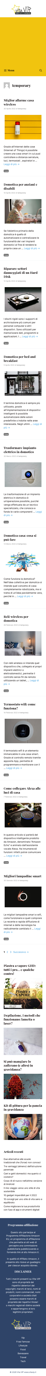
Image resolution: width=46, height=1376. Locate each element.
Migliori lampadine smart (22, 876)
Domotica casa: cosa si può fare (20, 537)
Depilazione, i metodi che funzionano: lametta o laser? (22, 1019)
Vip (23, 1337)
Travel (23, 1357)
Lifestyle (23, 1345)
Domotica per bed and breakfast (20, 359)
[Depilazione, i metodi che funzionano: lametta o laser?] (23, 1053)
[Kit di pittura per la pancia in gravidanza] (23, 1138)
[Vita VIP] (23, 9)
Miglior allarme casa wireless (19, 102)
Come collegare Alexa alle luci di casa (22, 790)
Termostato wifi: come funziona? (20, 706)
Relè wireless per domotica (16, 618)
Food (23, 1349)
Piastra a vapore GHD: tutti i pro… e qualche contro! (20, 970)
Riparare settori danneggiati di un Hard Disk (21, 272)
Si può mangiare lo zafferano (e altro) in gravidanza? (18, 1065)
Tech (6, 343)
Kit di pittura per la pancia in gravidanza (23, 1107)
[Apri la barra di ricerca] (40, 70)
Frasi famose (23, 1341)
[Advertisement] (23, 40)
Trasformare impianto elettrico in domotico (20, 450)
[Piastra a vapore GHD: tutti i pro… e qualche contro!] (23, 1007)
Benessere (23, 1353)
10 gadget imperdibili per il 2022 (20, 1195)
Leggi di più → (12, 164)
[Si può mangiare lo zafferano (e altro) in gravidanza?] (23, 1097)
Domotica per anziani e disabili (20, 186)
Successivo (21, 952)
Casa (6, 171)
